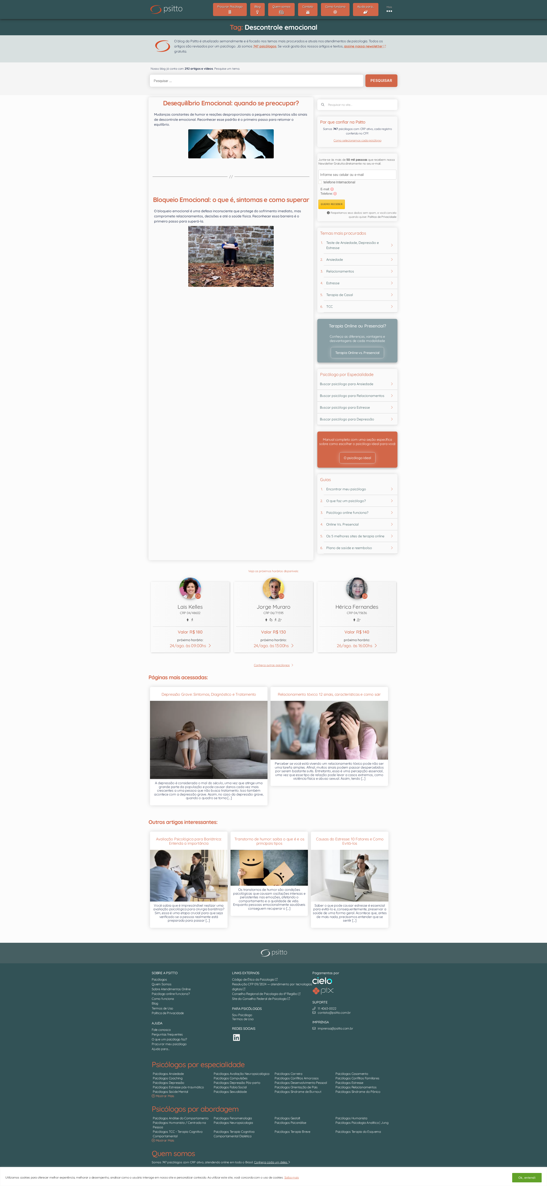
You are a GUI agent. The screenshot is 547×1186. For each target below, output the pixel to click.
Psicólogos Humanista (351, 1118)
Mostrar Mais (164, 1096)
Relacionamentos (340, 271)
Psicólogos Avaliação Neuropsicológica (241, 1074)
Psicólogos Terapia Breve (292, 1132)
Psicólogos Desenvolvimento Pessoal (301, 1083)
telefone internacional (339, 182)
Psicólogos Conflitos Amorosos (297, 1078)
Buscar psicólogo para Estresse (345, 407)
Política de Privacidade (382, 216)
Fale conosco (161, 1030)
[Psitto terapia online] (274, 953)
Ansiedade (334, 259)
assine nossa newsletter (363, 46)
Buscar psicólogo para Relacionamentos (352, 395)
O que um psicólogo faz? (169, 1039)
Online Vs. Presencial (342, 524)
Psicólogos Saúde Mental (170, 1092)
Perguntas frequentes (167, 1034)
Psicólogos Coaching (167, 1078)
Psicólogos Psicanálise (290, 1123)
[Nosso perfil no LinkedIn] (236, 1037)
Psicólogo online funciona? (347, 512)
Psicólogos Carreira (288, 1074)
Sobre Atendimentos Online (171, 989)
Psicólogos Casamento (351, 1074)
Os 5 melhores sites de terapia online (355, 536)
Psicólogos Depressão (168, 1083)
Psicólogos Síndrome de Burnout (298, 1092)
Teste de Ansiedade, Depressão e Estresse (352, 245)
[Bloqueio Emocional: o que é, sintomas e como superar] (231, 256)
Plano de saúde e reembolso (349, 548)
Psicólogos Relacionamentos (355, 1087)
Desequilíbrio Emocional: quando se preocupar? (231, 103)
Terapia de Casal (339, 295)
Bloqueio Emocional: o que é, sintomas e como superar (231, 200)
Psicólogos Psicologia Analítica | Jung (361, 1123)
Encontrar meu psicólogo (346, 489)
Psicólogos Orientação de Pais (296, 1087)
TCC (329, 306)
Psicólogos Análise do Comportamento (181, 1118)
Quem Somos (161, 984)
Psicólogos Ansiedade (168, 1074)
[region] (273, 1176)
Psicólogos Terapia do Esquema (358, 1132)
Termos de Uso (162, 1008)
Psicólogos (159, 979)
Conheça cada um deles (271, 1162)
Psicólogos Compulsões (230, 1078)
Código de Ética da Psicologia (253, 979)
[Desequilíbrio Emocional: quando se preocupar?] (231, 143)
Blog (155, 1003)
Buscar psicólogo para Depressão (347, 419)
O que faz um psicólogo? (346, 501)
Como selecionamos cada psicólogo (357, 140)
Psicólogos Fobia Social (230, 1087)
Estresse (333, 283)
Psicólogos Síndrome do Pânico (357, 1092)
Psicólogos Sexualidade (230, 1092)
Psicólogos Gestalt (287, 1118)
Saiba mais (291, 1177)
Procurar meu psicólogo (169, 1044)
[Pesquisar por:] (256, 81)
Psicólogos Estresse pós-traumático (178, 1087)
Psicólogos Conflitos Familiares (357, 1078)
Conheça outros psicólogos (272, 665)
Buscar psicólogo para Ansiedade (346, 384)
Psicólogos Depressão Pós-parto (237, 1083)
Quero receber (332, 204)
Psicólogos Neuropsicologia (233, 1123)
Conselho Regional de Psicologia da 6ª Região (265, 994)
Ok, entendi (526, 1178)
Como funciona (163, 999)
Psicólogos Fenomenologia (233, 1118)
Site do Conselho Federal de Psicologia (259, 999)
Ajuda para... (161, 1049)
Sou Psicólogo (242, 1015)
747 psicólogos (264, 46)
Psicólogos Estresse (349, 1083)
